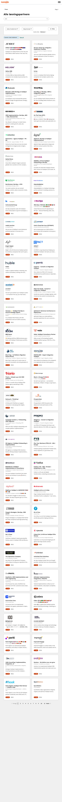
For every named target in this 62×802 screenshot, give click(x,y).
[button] (56, 9)
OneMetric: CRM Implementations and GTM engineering (17, 577)
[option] (12, 29)
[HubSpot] (5, 2)
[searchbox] (26, 18)
